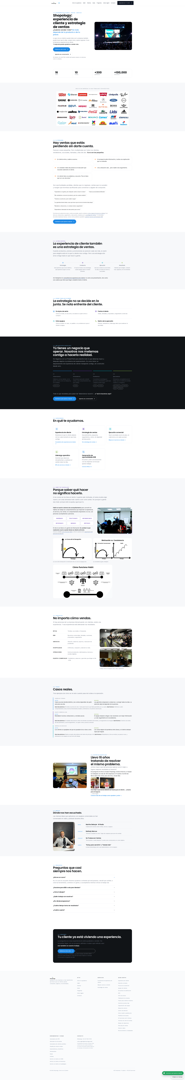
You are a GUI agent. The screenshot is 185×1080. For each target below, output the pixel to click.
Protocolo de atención (123, 985)
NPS (119, 993)
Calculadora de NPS (55, 1039)
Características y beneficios (56, 1049)
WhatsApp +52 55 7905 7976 (84, 1039)
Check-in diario (121, 1028)
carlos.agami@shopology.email (84, 1041)
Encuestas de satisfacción (124, 990)
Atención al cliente (122, 983)
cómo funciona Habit (67, 532)
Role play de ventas (123, 1025)
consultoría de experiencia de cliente (74, 278)
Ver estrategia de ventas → (89, 442)
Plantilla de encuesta (123, 1015)
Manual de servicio (122, 1008)
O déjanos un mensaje (177, 1077)
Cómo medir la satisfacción (125, 1013)
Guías (94, 2)
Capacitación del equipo (124, 1005)
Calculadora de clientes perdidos (58, 1044)
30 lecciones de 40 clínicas (124, 1018)
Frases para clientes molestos (125, 1000)
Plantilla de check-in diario (56, 1046)
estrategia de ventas (91, 215)
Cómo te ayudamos (76, 2)
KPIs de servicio (122, 995)
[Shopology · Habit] (55, 3)
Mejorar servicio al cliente (104, 984)
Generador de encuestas (56, 1041)
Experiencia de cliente (123, 980)
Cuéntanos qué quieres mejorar (63, 221)
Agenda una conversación (62, 54)
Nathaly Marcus (91, 831)
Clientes (89, 2)
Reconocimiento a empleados (125, 1030)
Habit (84, 2)
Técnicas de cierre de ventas (125, 1020)
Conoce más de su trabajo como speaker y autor (105, 795)
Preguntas (99, 2)
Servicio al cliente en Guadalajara (58, 1064)
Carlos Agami (106, 2)
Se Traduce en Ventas (93, 838)
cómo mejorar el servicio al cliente (96, 213)
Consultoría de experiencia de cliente (105, 981)
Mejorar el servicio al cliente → (117, 440)
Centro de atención (123, 1010)
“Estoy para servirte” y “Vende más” (98, 845)
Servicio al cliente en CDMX (56, 1059)
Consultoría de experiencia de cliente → (65, 442)
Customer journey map (123, 1003)
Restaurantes (53, 1051)
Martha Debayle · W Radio (95, 824)
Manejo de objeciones (123, 1023)
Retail (51, 1054)
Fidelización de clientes (124, 998)
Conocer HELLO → (87, 466)
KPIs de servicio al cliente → (63, 465)
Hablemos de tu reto (124, 2)
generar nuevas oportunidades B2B (94, 217)
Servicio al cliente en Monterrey (57, 1061)
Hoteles (52, 1056)
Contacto (113, 2)
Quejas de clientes (122, 988)
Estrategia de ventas (103, 987)
